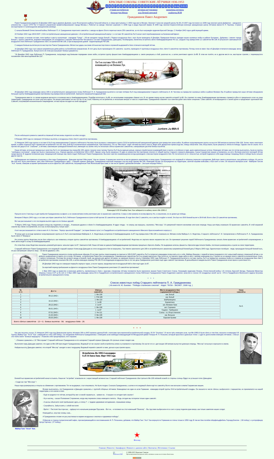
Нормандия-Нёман (119, 12)
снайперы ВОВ (175, 12)
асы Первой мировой (147, 12)
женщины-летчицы (175, 9)
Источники (162, 448)
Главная (102, 448)
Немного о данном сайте (137, 448)
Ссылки (172, 448)
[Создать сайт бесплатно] (137, 458)
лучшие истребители (119, 9)
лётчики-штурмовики (147, 9)
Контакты (152, 448)
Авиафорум (120, 448)
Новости (110, 448)
